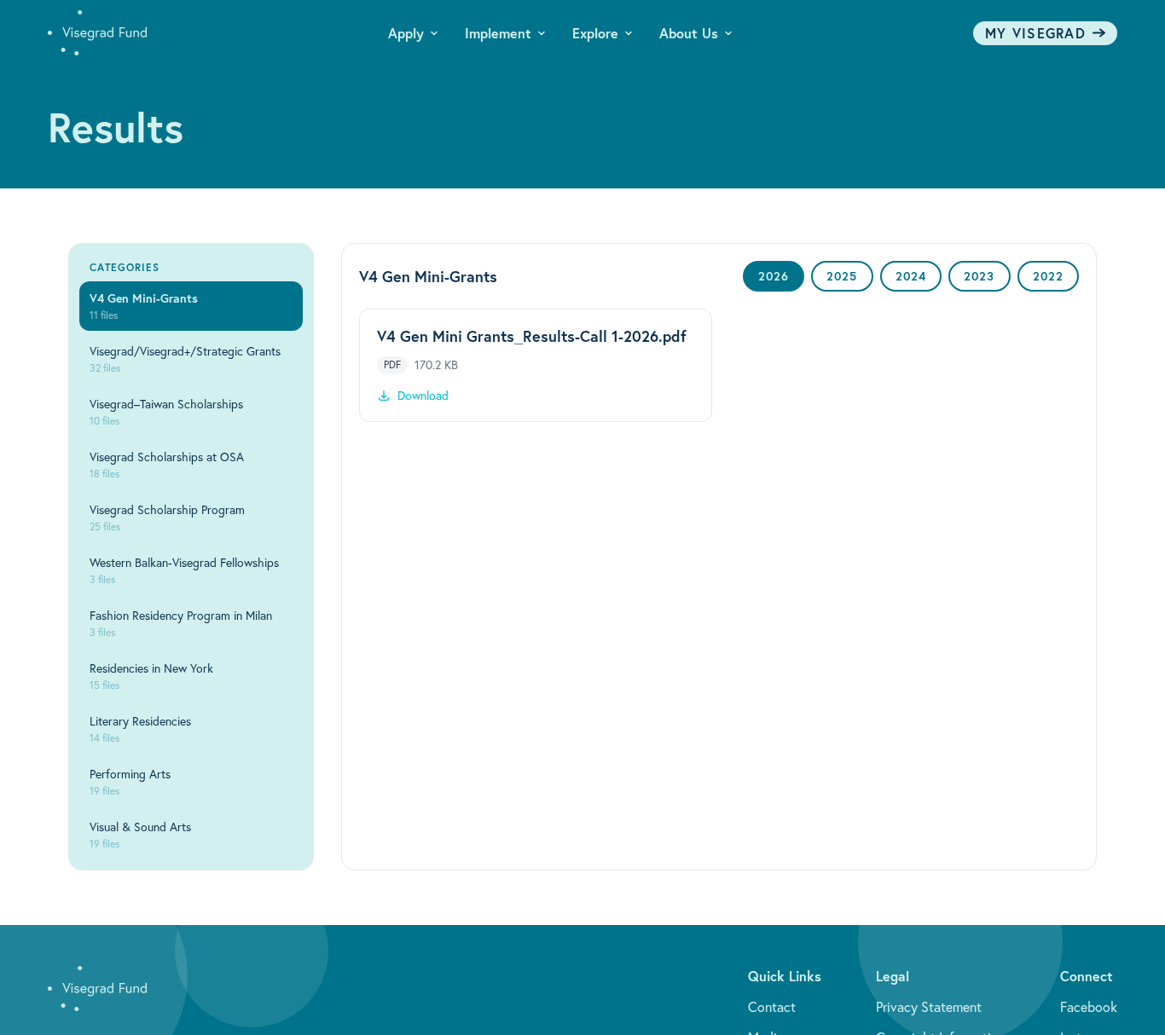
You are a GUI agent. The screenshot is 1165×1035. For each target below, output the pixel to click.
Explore (595, 33)
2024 (910, 276)
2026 (773, 276)
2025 (841, 276)
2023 (979, 276)
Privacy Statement (929, 1006)
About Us (688, 33)
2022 (1048, 276)
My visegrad (1035, 33)
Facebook (1088, 1006)
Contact (772, 1006)
